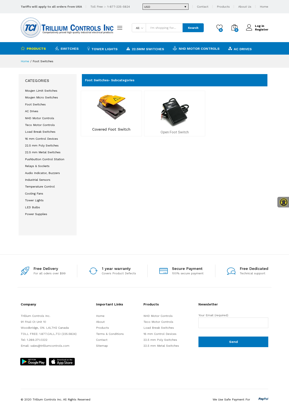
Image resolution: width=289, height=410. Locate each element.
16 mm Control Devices (41, 138)
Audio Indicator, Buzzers (42, 173)
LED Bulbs (32, 207)
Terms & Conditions (110, 333)
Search (193, 27)
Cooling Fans (34, 193)
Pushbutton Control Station (44, 159)
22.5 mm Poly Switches (42, 145)
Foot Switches (35, 104)
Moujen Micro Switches (41, 97)
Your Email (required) (213, 315)
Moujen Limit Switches (41, 90)
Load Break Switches (40, 131)
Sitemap (102, 345)
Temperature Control (40, 186)
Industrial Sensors (37, 179)
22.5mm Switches (148, 49)
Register (261, 29)
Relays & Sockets (37, 166)
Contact (202, 6)
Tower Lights (104, 49)
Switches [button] (70, 48)
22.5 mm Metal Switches (43, 152)
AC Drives (243, 49)
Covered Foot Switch (111, 129)
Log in (259, 26)
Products (223, 6)
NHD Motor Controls (199, 48)
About (100, 321)
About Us (244, 6)
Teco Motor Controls (40, 125)
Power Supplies (36, 214)
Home (264, 6)
